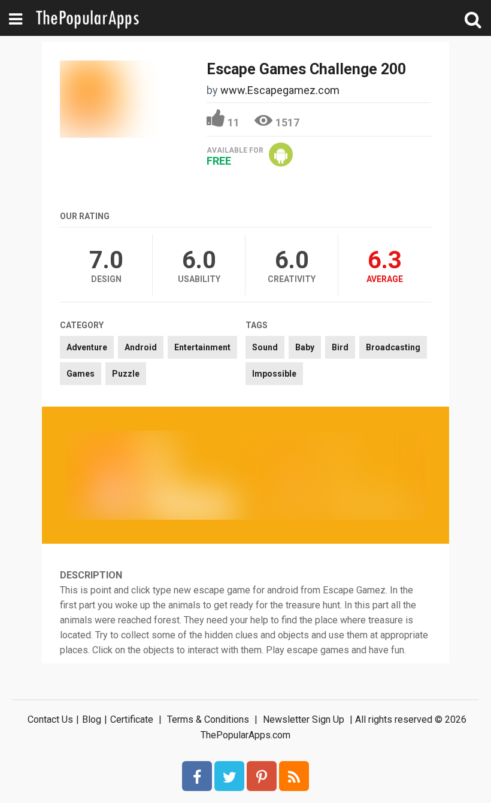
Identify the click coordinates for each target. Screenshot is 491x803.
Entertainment (202, 347)
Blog (91, 719)
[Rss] (294, 776)
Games (80, 373)
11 (234, 122)
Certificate (131, 719)
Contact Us (50, 719)
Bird (340, 347)
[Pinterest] (262, 776)
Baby (304, 347)
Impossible (274, 373)
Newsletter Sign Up (303, 719)
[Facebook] (197, 776)
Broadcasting (393, 347)
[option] (156, 475)
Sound (265, 347)
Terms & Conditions (208, 719)
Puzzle (126, 373)
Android (141, 347)
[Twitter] (229, 776)
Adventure (86, 347)
